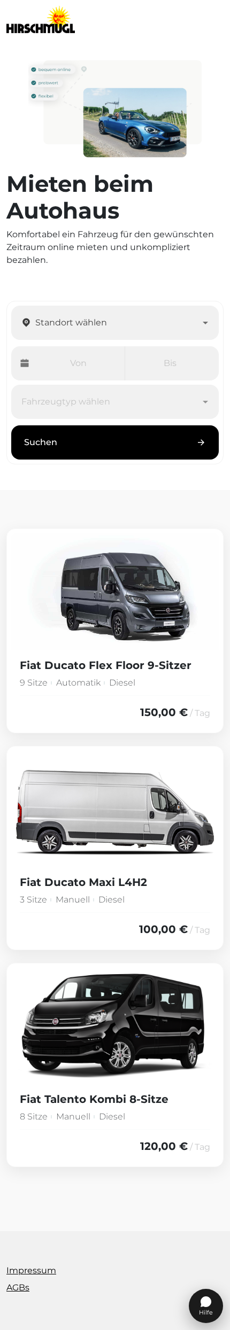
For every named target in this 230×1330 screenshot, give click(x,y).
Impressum (31, 1270)
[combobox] (115, 323)
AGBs (17, 1287)
